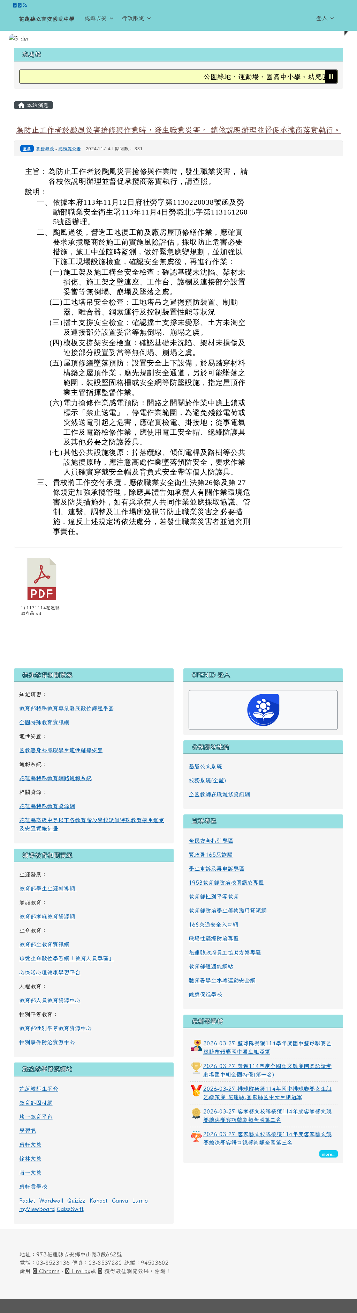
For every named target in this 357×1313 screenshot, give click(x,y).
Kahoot (99, 1200)
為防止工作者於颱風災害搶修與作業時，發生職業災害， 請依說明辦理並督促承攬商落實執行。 (178, 130)
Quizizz (76, 1200)
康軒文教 (30, 1144)
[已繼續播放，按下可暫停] (331, 76)
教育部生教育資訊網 (44, 944)
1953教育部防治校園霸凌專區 (226, 882)
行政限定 (133, 18)
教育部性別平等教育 (214, 896)
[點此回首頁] (178, 38)
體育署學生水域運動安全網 (222, 980)
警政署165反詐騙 (211, 854)
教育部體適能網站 (211, 966)
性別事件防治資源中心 (47, 1042)
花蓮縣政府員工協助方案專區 (225, 952)
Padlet (27, 1200)
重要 (27, 148)
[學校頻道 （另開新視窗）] (20, 5)
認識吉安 (95, 18)
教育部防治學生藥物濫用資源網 (228, 910)
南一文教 (30, 1172)
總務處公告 (69, 148)
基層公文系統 (205, 766)
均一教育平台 (36, 1116)
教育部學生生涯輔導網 (48, 888)
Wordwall (51, 1200)
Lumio (140, 1200)
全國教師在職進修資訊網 (219, 794)
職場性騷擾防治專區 (214, 938)
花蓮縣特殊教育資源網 (47, 806)
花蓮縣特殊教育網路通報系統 (55, 778)
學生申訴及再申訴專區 (216, 868)
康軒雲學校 (33, 1186)
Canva (120, 1200)
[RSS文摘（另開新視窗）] (25, 5)
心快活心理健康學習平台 (50, 972)
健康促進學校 (205, 994)
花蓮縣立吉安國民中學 (47, 19)
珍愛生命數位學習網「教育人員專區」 (66, 958)
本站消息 (36, 105)
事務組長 (45, 148)
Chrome (48, 1271)
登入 (321, 18)
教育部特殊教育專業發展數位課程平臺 (66, 708)
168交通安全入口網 (213, 924)
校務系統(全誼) (207, 780)
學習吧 (27, 1130)
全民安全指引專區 (211, 840)
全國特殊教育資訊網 (44, 722)
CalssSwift (70, 1209)
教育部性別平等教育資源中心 (55, 1028)
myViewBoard (37, 1209)
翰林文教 (30, 1158)
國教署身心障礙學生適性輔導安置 (61, 750)
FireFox (79, 1271)
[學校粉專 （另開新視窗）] (15, 5)
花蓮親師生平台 (38, 1088)
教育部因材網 (36, 1102)
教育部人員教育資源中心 (50, 1000)
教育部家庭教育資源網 (47, 916)
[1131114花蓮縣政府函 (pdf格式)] (42, 579)
